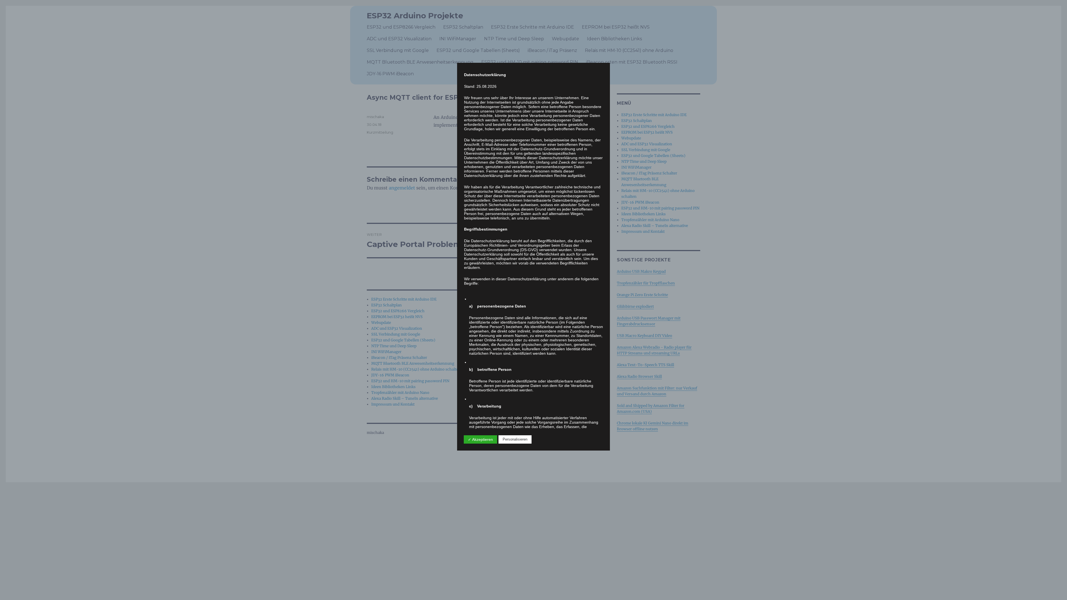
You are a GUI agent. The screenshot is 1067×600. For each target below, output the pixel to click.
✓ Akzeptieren (480, 439)
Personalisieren (515, 439)
